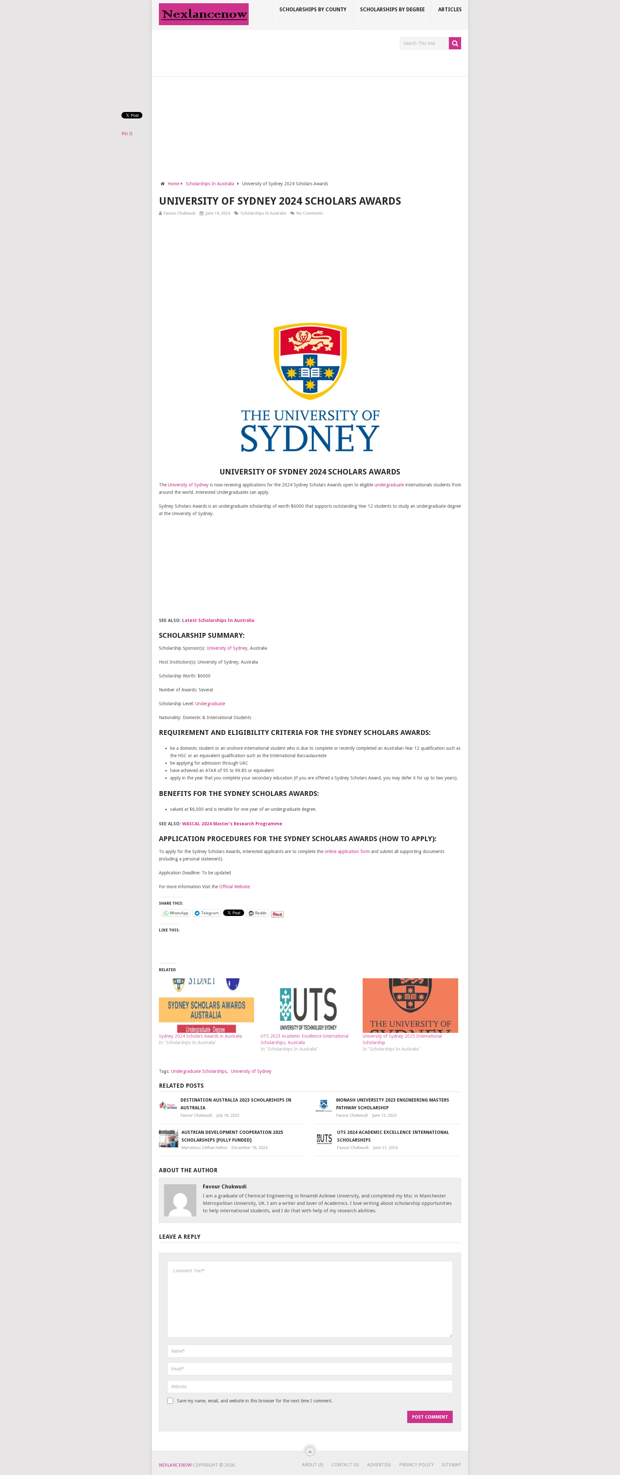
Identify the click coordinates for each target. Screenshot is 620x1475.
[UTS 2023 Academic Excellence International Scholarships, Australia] (308, 1005)
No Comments (309, 213)
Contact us (345, 1464)
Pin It (126, 133)
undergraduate (389, 484)
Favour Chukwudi (179, 213)
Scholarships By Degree (392, 9)
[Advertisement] (276, 51)
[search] (455, 43)
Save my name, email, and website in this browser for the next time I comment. (255, 1400)
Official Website (234, 886)
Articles (450, 9)
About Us (313, 1464)
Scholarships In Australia (263, 213)
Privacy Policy (416, 1464)
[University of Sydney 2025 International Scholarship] (410, 1005)
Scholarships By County (312, 9)
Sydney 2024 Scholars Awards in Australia (200, 1036)
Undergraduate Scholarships (199, 1071)
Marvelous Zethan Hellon (204, 1147)
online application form (347, 851)
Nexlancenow (175, 1465)
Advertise (379, 1464)
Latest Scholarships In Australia (218, 620)
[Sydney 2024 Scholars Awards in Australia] (206, 1005)
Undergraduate (210, 703)
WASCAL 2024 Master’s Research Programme (232, 823)
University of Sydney (188, 484)
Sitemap (451, 1464)
